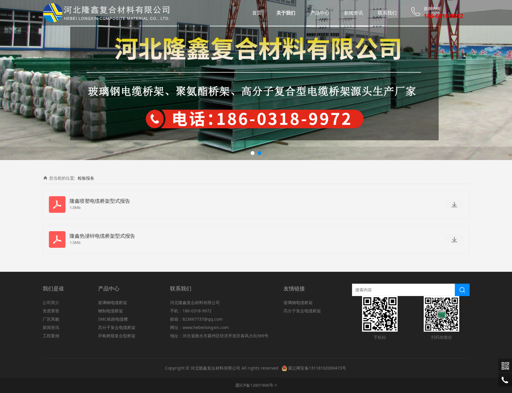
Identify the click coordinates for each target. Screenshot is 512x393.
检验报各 (86, 178)
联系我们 (387, 12)
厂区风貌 (51, 319)
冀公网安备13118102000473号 (317, 368)
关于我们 (285, 12)
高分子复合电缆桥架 (116, 327)
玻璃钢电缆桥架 (112, 302)
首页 (257, 12)
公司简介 (51, 302)
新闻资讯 (353, 12)
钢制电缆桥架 (110, 311)
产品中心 (319, 12)
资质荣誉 (51, 311)
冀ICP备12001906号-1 (256, 385)
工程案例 (51, 335)
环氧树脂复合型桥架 (116, 335)
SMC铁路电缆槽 (113, 319)
